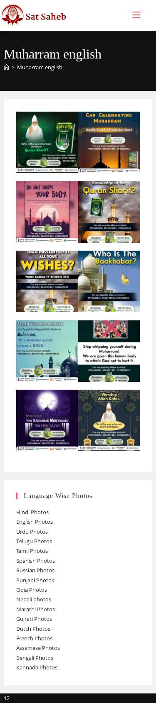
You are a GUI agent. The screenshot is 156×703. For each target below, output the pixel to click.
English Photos (34, 521)
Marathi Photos (35, 609)
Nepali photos (33, 599)
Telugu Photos (34, 541)
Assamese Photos (38, 648)
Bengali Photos (34, 658)
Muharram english (39, 67)
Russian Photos (35, 570)
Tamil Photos (32, 550)
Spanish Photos (35, 560)
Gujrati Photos (34, 618)
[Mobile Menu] (136, 15)
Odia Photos (31, 589)
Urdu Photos (32, 531)
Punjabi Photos (35, 580)
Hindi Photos (32, 512)
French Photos (34, 638)
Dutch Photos (33, 628)
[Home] (6, 67)
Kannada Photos (36, 667)
